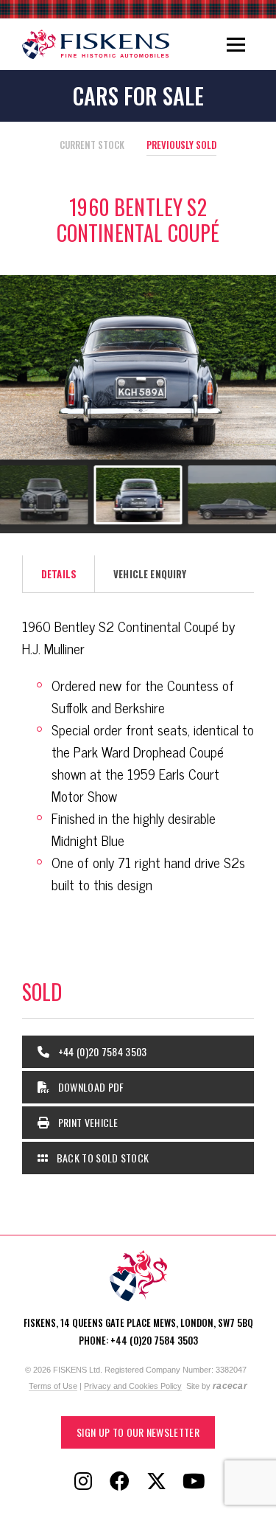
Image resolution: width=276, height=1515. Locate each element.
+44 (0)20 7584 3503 (100, 1051)
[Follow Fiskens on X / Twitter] (156, 1481)
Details (59, 573)
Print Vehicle (86, 1122)
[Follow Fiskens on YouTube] (193, 1481)
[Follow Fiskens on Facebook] (120, 1481)
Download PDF (89, 1087)
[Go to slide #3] (138, 494)
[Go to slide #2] (44, 494)
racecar (230, 1386)
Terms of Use (53, 1385)
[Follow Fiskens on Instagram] (83, 1481)
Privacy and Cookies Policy (133, 1385)
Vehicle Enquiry (149, 573)
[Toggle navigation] (236, 44)
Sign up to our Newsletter (138, 1432)
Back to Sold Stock (101, 1157)
